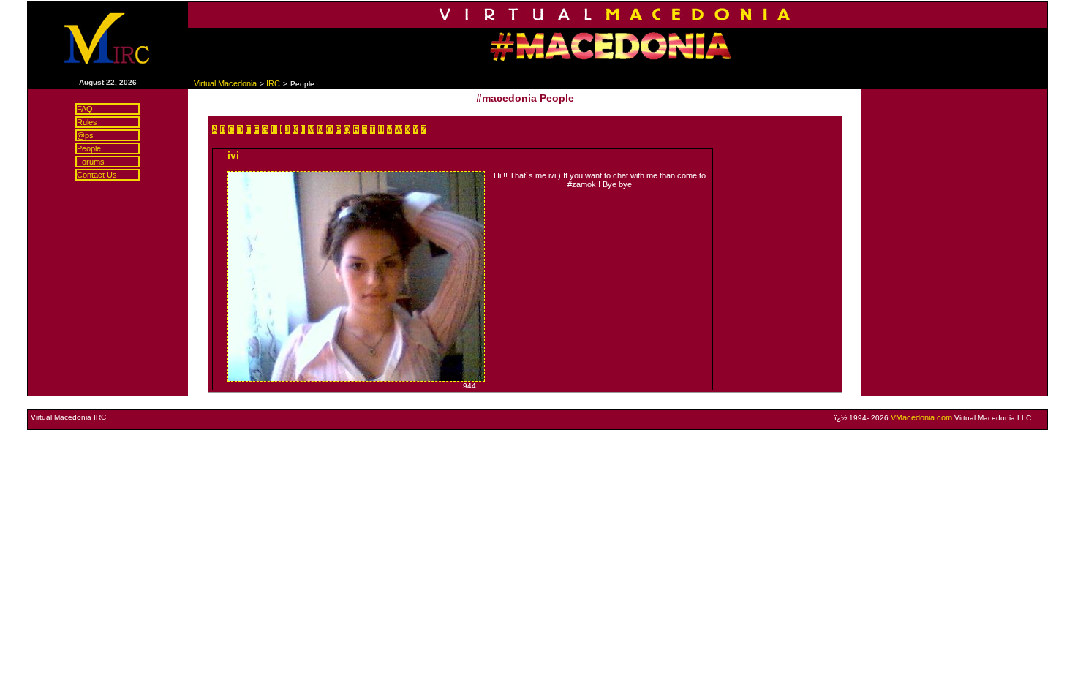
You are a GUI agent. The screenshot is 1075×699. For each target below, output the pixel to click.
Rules (87, 122)
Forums (91, 161)
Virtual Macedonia (225, 83)
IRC (273, 83)
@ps (85, 135)
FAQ (85, 109)
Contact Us (97, 174)
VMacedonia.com (921, 417)
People (89, 148)
